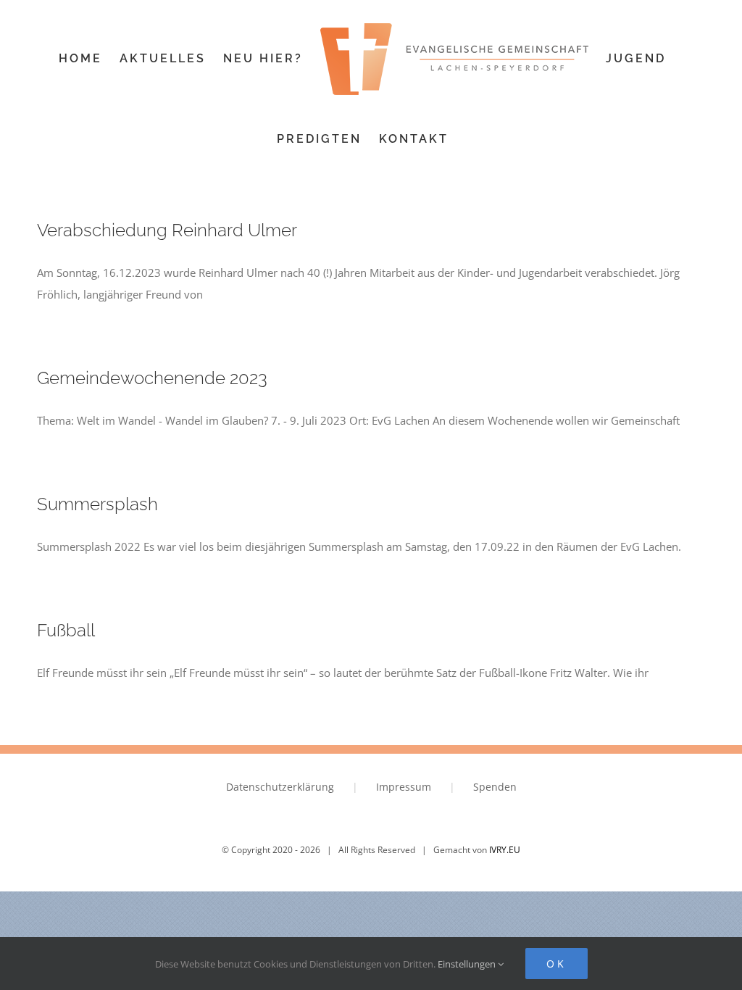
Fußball (66, 630)
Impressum (403, 787)
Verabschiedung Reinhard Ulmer (167, 230)
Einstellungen (468, 963)
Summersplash (97, 504)
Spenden (495, 787)
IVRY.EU (504, 850)
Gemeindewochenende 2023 (152, 378)
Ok (556, 963)
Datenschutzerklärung (280, 787)
